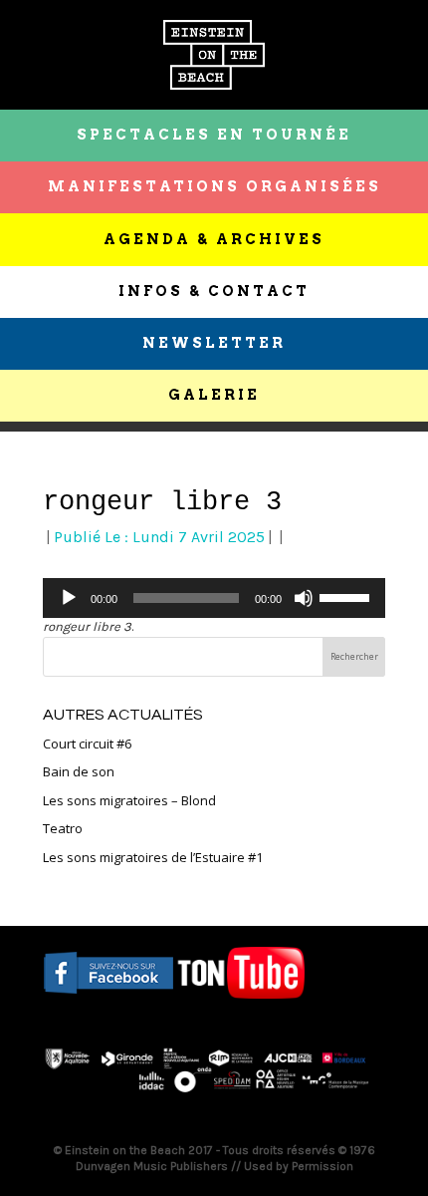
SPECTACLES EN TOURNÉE (214, 135)
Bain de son (78, 771)
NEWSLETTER (214, 343)
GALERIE (214, 395)
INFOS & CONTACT (214, 291)
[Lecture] (69, 598)
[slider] (347, 596)
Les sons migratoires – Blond (129, 800)
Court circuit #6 (87, 743)
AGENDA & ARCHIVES (214, 239)
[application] (214, 598)
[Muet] (304, 598)
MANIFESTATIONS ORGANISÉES (214, 186)
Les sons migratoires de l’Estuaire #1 (153, 857)
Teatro (63, 828)
